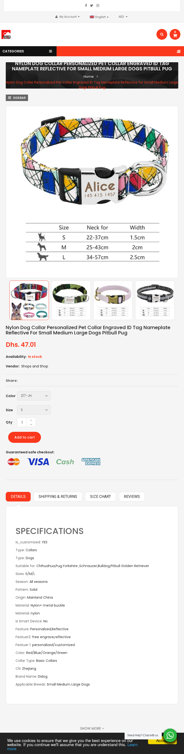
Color (11, 396)
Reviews (132, 496)
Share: (12, 380)
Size (9, 410)
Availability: (16, 356)
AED (122, 17)
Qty (9, 422)
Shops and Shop (34, 366)
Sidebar (19, 98)
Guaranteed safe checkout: (30, 452)
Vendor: (13, 366)
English (101, 17)
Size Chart (100, 496)
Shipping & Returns (58, 496)
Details (18, 496)
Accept (162, 740)
